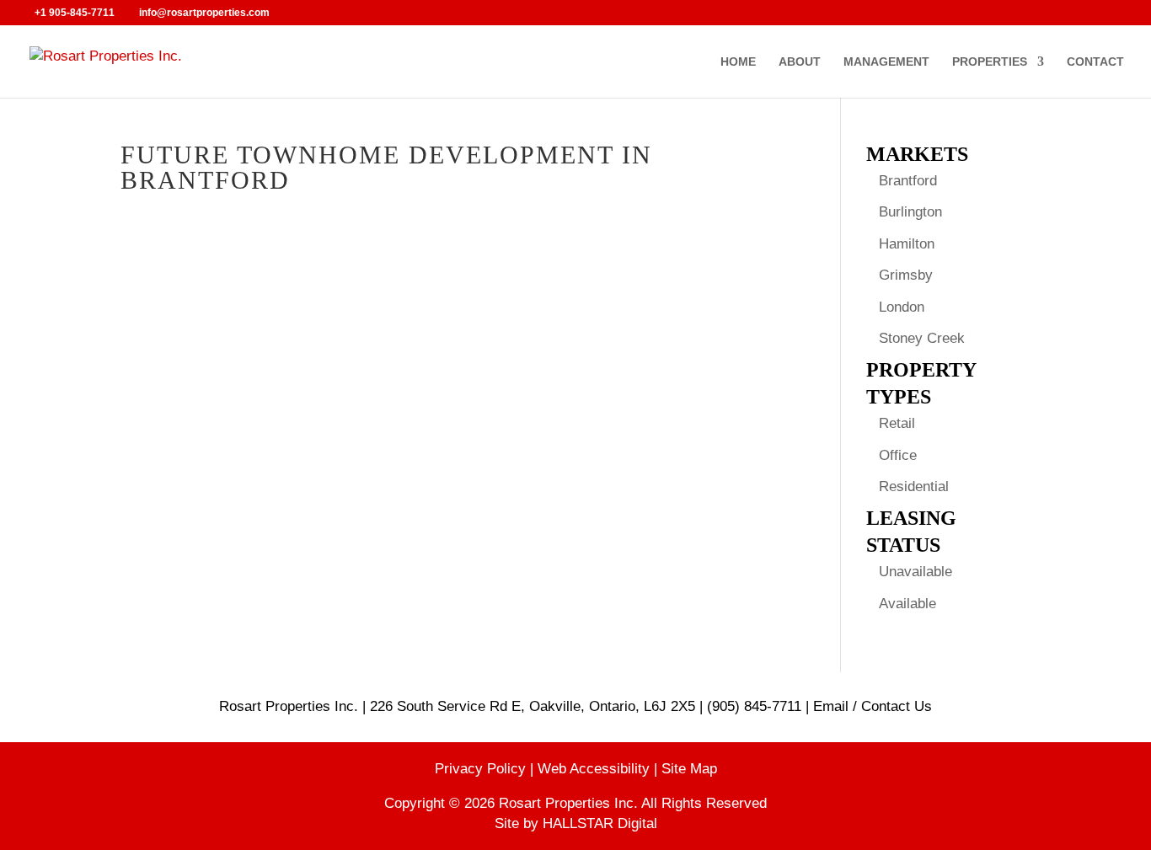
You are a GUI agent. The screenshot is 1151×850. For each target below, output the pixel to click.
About (800, 62)
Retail (897, 423)
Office (898, 455)
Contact (1095, 62)
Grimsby (906, 275)
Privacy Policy (482, 769)
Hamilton (906, 244)
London (901, 307)
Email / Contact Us (872, 706)
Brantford (908, 181)
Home (738, 62)
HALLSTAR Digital (600, 823)
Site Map (689, 769)
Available (907, 604)
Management (886, 62)
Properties (989, 62)
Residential (914, 486)
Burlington (910, 212)
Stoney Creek (922, 338)
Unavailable (915, 572)
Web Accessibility (596, 769)
